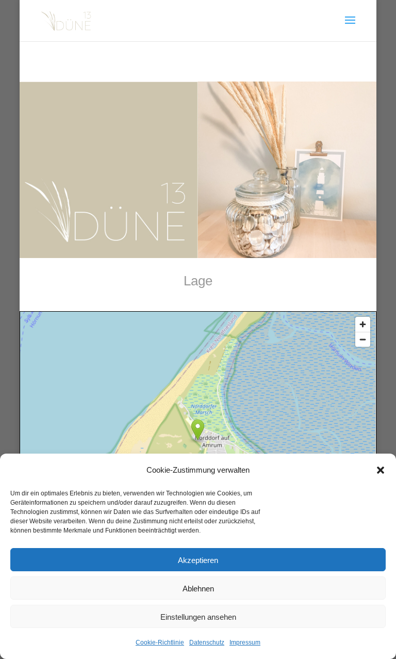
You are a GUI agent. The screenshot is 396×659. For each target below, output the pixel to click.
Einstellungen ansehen (198, 617)
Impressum (244, 642)
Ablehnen (198, 588)
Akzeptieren (198, 560)
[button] (380, 470)
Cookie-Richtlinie (160, 642)
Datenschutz (206, 642)
